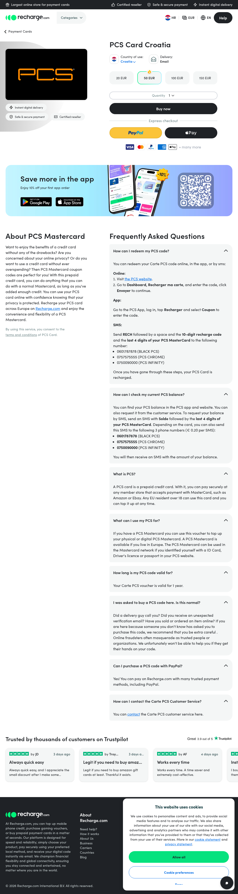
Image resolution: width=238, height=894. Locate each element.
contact (133, 714)
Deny (179, 884)
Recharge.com (48, 308)
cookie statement (208, 839)
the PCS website (138, 278)
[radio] (121, 77)
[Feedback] (226, 882)
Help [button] (223, 17)
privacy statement (178, 844)
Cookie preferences (179, 872)
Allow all (178, 857)
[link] (36, 201)
